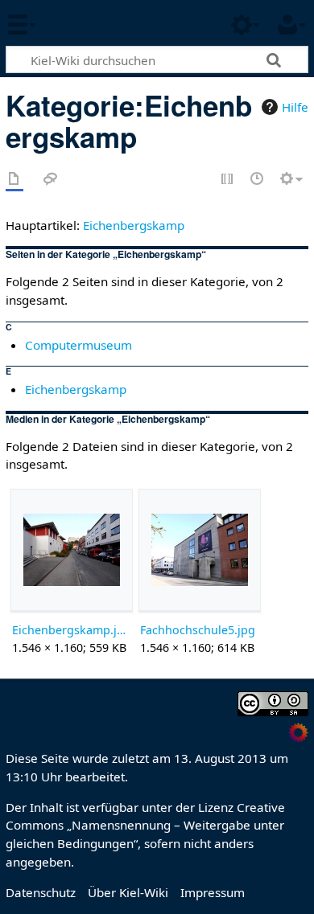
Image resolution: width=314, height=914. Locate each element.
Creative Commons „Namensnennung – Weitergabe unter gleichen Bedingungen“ (145, 825)
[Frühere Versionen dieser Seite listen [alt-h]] (257, 179)
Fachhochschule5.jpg (197, 629)
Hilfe (295, 107)
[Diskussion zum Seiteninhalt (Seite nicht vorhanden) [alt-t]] (51, 179)
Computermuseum (78, 345)
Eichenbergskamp (133, 225)
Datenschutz (41, 892)
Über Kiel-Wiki (128, 892)
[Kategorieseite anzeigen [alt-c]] (14, 179)
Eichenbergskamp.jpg (71, 629)
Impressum (212, 892)
